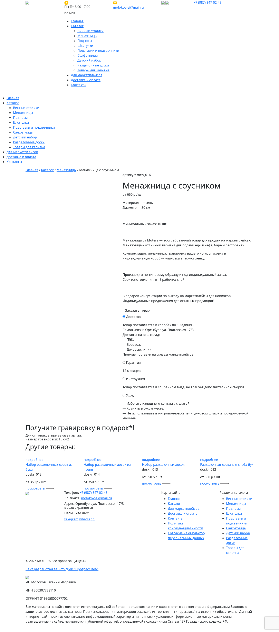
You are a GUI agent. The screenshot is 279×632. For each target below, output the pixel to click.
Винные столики (90, 31)
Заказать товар (137, 310)
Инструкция (135, 379)
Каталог (77, 26)
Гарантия (133, 362)
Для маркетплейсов (86, 75)
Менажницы (87, 36)
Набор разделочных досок (163, 464)
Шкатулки (85, 45)
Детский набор (89, 60)
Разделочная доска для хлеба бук (226, 464)
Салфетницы (87, 55)
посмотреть (36, 488)
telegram (71, 519)
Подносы (84, 40)
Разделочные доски (93, 65)
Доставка (133, 316)
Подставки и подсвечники (98, 50)
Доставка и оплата (85, 80)
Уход (130, 395)
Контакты (78, 85)
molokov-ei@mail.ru (128, 7)
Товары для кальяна (93, 70)
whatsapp (87, 519)
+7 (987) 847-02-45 (207, 2)
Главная (77, 21)
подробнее (35, 459)
